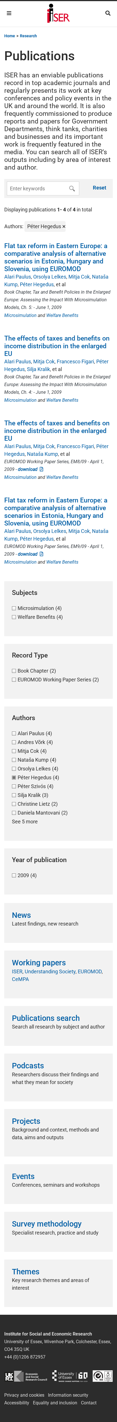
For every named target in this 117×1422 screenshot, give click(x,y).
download (29, 469)
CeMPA (20, 979)
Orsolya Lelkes (49, 277)
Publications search (46, 1018)
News (21, 915)
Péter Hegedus (37, 284)
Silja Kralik (38, 369)
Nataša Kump (42, 454)
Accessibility (16, 1402)
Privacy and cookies (24, 1395)
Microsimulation (20, 315)
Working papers (39, 962)
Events (23, 1176)
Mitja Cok (79, 277)
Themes (25, 1271)
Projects (26, 1121)
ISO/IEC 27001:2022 (103, 1376)
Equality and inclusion (55, 1402)
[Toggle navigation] (9, 13)
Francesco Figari (75, 361)
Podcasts (28, 1065)
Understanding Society (50, 971)
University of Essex (69, 1376)
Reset (99, 188)
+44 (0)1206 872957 (24, 1357)
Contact (89, 1402)
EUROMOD (90, 971)
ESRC (25, 1376)
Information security (68, 1395)
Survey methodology (47, 1224)
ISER (17, 971)
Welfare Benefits (62, 315)
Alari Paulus (17, 277)
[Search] (108, 13)
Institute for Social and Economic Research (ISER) (58, 14)
